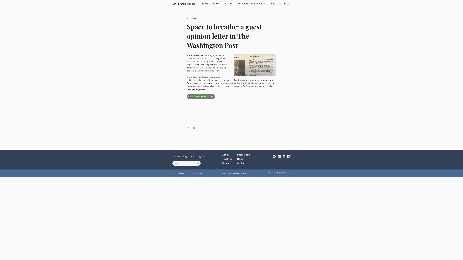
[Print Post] (194, 128)
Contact (241, 163)
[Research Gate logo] (279, 156)
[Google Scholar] (284, 156)
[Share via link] (188, 128)
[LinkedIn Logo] (274, 156)
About (225, 154)
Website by (272, 173)
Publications (243, 154)
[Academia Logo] (288, 156)
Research (227, 163)
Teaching (227, 159)
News (240, 159)
